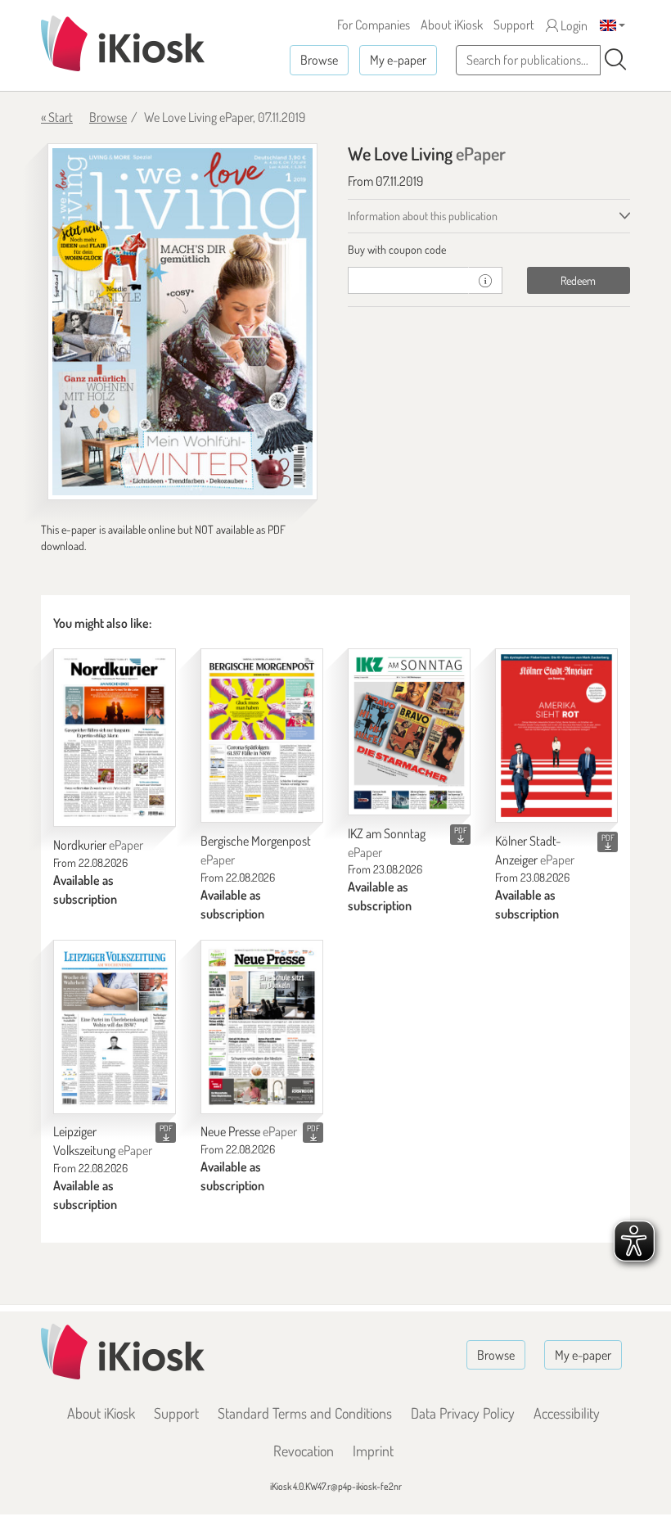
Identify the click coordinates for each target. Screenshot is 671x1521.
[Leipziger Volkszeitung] (114, 1027)
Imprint (373, 1451)
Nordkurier (98, 845)
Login (573, 25)
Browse (319, 60)
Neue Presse (248, 1131)
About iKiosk (452, 24)
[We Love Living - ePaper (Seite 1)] (182, 321)
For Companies (373, 24)
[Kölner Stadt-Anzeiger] (556, 735)
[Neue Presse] (261, 1027)
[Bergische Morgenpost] (261, 735)
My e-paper (398, 60)
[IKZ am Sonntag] (409, 731)
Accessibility (567, 1413)
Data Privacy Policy (463, 1413)
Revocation (303, 1451)
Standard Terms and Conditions (305, 1413)
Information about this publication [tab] (423, 216)
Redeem (578, 280)
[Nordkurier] (114, 737)
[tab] (489, 249)
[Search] (615, 59)
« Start (57, 117)
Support (513, 24)
